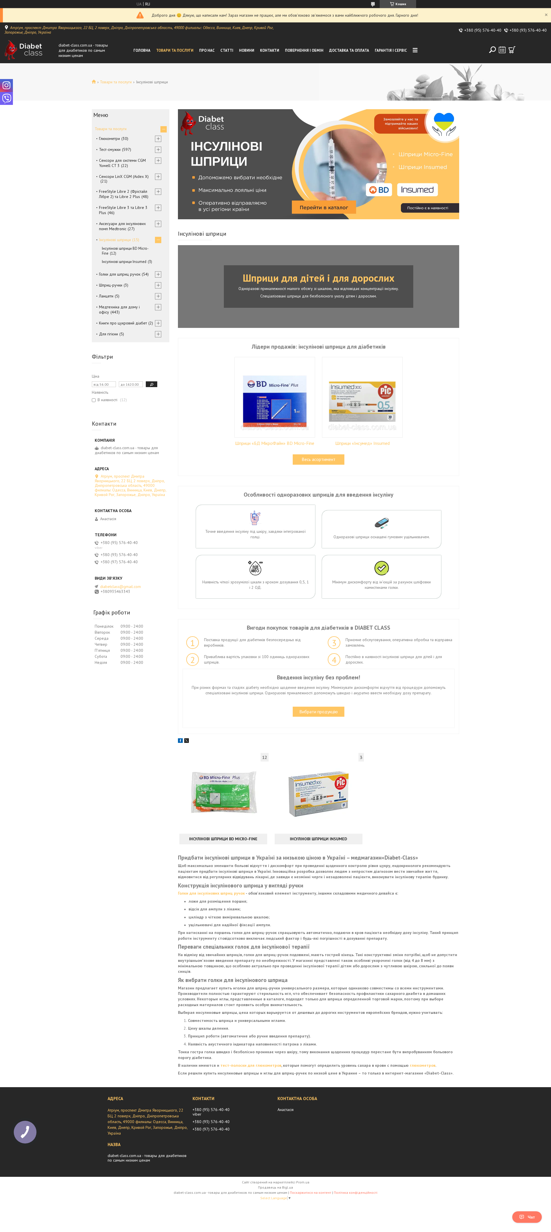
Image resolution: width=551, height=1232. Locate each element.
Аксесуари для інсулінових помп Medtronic (122, 226)
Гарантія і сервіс (391, 50)
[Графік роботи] (502, 49)
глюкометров (422, 1065)
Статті (226, 50)
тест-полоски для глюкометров (250, 1065)
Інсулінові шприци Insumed (318, 838)
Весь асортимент (318, 459)
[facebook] (180, 741)
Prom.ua (302, 1182)
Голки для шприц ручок (119, 274)
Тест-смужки (110, 149)
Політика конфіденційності (355, 1192)
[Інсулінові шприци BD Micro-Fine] (223, 792)
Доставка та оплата (349, 50)
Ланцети (106, 296)
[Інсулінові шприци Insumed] (318, 792)
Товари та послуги (174, 50)
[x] (186, 741)
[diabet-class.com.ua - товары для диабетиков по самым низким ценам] (29, 50)
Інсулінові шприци (115, 239)
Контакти (269, 50)
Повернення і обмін (304, 50)
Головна (141, 50)
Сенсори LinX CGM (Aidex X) (124, 176)
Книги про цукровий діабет (123, 323)
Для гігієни (108, 334)
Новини (246, 50)
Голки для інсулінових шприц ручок (211, 893)
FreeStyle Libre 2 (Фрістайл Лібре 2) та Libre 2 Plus (123, 194)
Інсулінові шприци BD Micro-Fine (223, 838)
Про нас (207, 50)
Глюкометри (109, 138)
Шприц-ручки (110, 285)
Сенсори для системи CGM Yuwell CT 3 (122, 163)
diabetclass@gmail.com (120, 586)
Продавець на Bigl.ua (275, 1187)
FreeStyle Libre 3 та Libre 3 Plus (123, 210)
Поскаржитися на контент (310, 1192)
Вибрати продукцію (318, 711)
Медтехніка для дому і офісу (119, 309)
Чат (531, 1217)
